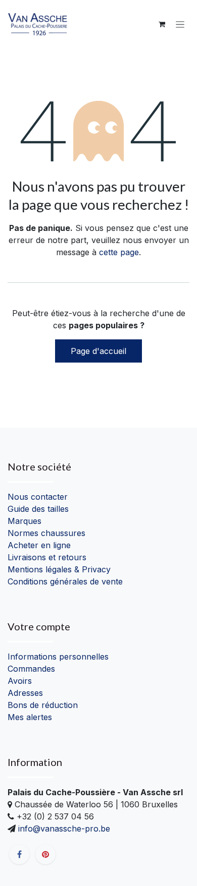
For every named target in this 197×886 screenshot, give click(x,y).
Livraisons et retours (47, 557)
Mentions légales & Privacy (59, 569)
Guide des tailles (38, 509)
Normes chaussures (46, 533)
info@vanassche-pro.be (63, 828)
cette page (119, 252)
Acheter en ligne (39, 545)
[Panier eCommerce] (162, 24)
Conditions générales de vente (65, 581)
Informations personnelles (58, 657)
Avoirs (20, 681)
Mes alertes (30, 717)
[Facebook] (19, 854)
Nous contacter (38, 497)
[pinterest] (45, 854)
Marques (24, 521)
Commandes (31, 669)
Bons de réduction (43, 705)
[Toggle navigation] (180, 24)
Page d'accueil (98, 351)
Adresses (25, 693)
